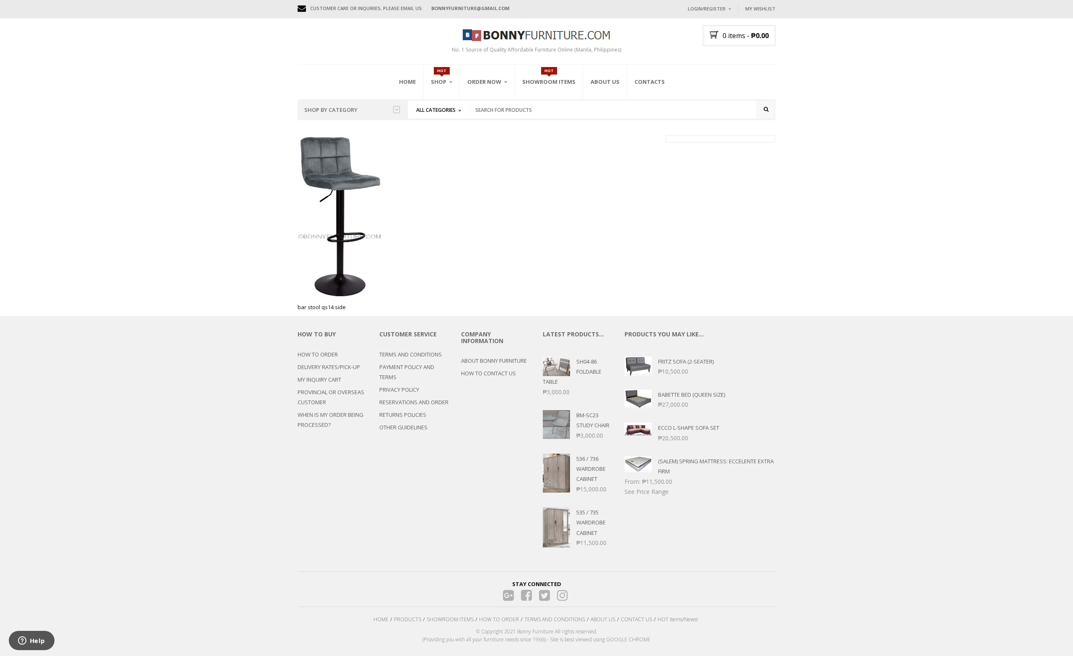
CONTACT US (636, 619)
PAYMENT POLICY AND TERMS (406, 372)
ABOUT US (603, 619)
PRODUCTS (407, 619)
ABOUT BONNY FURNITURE (494, 360)
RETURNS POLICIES (402, 414)
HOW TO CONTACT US (488, 373)
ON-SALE (452, 127)
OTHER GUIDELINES (403, 427)
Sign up (740, 121)
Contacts (650, 81)
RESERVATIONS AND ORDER (413, 402)
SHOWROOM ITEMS (450, 619)
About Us (605, 81)
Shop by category (331, 110)
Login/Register (707, 8)
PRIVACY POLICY (399, 389)
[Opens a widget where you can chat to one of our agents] (31, 641)
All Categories (436, 110)
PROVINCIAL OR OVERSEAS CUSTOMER (331, 397)
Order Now (484, 81)
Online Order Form (494, 128)
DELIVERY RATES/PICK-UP (329, 367)
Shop (438, 81)
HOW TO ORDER (318, 354)
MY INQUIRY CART (319, 379)
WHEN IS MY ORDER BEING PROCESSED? (330, 420)
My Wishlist (760, 8)
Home (407, 81)
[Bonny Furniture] (536, 34)
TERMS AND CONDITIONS (410, 354)
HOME (381, 619)
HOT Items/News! (678, 619)
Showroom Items (548, 81)
